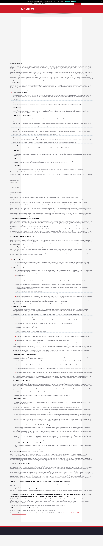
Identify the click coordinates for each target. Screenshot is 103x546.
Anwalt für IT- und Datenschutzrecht (19, 514)
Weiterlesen (73, 1)
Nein (69, 1)
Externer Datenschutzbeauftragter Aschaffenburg (72, 512)
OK (65, 1)
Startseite (73, 9)
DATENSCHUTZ (79, 9)
